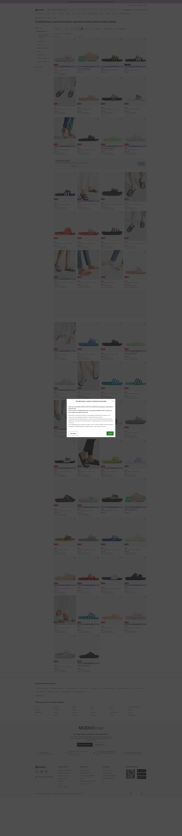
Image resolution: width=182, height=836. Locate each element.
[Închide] (113, 401)
